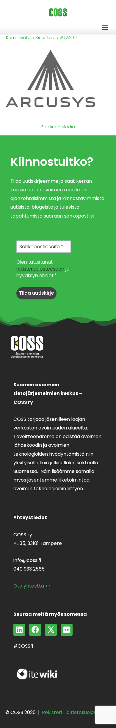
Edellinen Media (58, 127)
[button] (105, 27)
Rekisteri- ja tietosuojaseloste (76, 712)
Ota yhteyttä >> (32, 585)
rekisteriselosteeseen (40, 268)
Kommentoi (19, 37)
